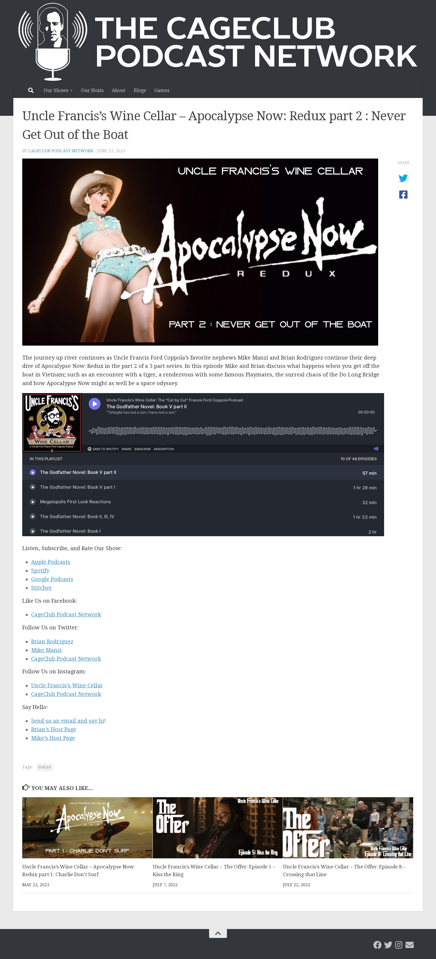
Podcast (44, 767)
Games (161, 90)
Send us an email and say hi (67, 721)
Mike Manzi (46, 650)
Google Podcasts (52, 579)
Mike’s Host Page (53, 738)
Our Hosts (92, 90)
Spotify (40, 570)
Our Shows (56, 90)
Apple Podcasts (50, 562)
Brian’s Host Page (53, 729)
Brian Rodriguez (52, 641)
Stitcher (41, 588)
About (118, 90)
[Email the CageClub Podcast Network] (409, 945)
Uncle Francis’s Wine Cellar (67, 685)
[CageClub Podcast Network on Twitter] (388, 945)
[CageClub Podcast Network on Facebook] (377, 945)
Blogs (140, 90)
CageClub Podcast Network (60, 150)
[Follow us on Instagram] (399, 945)
